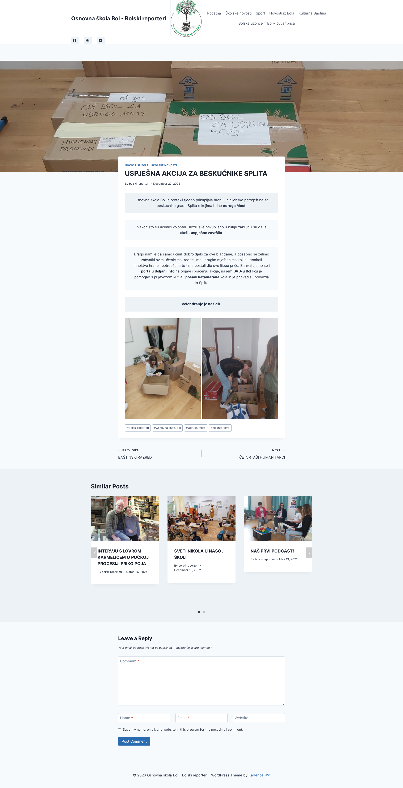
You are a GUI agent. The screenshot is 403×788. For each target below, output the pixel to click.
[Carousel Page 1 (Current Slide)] (199, 611)
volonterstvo (220, 427)
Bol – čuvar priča (281, 23)
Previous (94, 552)
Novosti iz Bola (281, 13)
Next (309, 552)
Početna (214, 13)
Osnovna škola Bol (167, 427)
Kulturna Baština (312, 13)
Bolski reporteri (138, 427)
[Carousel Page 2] (204, 611)
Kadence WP (259, 775)
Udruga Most (195, 427)
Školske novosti (238, 13)
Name (126, 718)
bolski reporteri (139, 183)
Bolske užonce (250, 23)
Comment (129, 661)
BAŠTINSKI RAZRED (135, 454)
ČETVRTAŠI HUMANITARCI (262, 454)
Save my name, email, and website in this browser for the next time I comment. (183, 729)
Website (241, 718)
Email (183, 718)
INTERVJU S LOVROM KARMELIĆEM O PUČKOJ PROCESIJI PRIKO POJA (123, 557)
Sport (260, 13)
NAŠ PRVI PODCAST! (272, 551)
